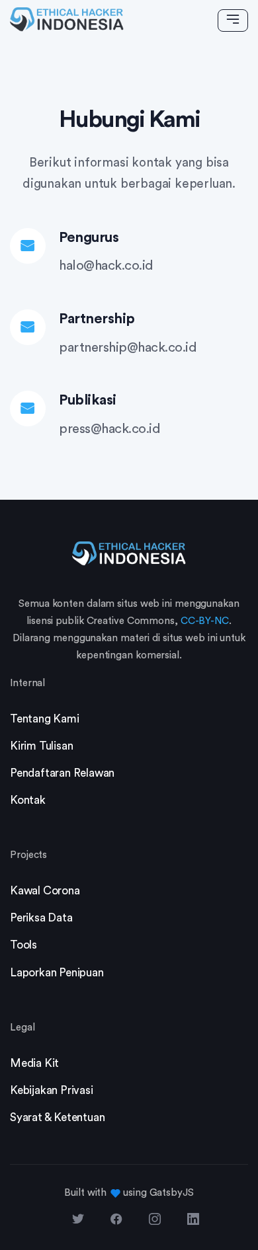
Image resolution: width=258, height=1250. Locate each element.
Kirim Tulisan (41, 746)
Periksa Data (41, 917)
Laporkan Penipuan (57, 972)
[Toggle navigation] (233, 20)
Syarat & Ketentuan (57, 1117)
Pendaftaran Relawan (62, 773)
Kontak (28, 800)
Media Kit (34, 1063)
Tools (23, 945)
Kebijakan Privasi (51, 1090)
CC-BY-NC (205, 621)
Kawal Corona (45, 890)
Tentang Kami (44, 718)
